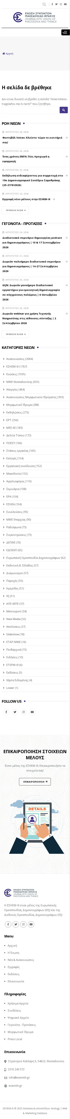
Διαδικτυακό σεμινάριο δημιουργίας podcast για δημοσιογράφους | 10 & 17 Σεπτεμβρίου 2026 (32, 242)
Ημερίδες (12, 588)
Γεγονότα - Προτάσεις (22, 1025)
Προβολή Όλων (14, 210)
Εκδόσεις (12, 672)
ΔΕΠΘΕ (10, 542)
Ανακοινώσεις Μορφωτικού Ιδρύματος (31, 397)
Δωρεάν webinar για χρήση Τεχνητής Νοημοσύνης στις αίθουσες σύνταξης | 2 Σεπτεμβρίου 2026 (29, 318)
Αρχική (12, 945)
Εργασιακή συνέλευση (20, 466)
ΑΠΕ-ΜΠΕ (12, 604)
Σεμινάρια (12, 489)
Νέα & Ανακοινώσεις (21, 960)
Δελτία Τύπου (15, 435)
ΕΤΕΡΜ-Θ (12, 665)
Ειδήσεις (12, 657)
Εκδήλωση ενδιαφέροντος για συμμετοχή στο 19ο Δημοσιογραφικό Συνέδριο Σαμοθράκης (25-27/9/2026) (32, 180)
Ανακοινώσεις (15, 359)
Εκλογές (11, 458)
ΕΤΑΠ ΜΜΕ (13, 642)
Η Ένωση (13, 953)
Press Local (15, 1039)
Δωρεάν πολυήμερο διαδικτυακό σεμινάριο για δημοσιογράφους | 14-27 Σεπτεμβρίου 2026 (31, 266)
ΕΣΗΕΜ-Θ (12, 366)
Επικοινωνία (16, 981)
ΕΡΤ (8, 420)
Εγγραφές (14, 967)
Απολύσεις (13, 627)
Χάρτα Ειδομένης (17, 680)
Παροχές (12, 581)
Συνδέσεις (14, 1010)
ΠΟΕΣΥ (10, 443)
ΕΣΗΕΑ (10, 504)
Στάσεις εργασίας (17, 451)
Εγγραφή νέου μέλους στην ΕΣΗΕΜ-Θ (26, 199)
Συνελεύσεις (14, 512)
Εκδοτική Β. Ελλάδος (19, 565)
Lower (10, 688)
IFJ (7, 596)
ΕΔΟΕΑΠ (11, 550)
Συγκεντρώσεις (16, 535)
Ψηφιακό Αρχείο (18, 1018)
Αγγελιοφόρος (15, 481)
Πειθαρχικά (13, 649)
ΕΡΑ (8, 496)
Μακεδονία (13, 474)
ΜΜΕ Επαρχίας (16, 519)
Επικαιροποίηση (34, 781)
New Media (13, 619)
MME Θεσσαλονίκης (19, 382)
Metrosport (13, 611)
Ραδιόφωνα (13, 527)
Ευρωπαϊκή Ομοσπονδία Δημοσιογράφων (33, 558)
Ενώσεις (11, 374)
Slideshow (12, 634)
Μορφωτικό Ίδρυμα (19, 405)
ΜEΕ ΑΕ (11, 428)
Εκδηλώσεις (14, 412)
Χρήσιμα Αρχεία (18, 1003)
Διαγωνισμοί (14, 573)
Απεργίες (12, 389)
